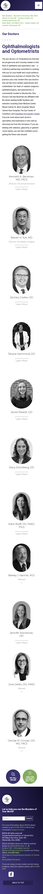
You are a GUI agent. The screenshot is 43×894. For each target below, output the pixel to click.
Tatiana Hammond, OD (11, 21)
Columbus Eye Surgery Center (27, 114)
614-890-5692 (18, 827)
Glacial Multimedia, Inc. (19, 846)
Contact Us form (17, 830)
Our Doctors (7, 16)
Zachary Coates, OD (25, 18)
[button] (38, 5)
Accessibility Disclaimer (11, 860)
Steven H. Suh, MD (9, 18)
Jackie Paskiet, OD (32, 23)
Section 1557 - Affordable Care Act (16, 848)
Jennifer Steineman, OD (11, 25)
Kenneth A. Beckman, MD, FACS (25, 16)
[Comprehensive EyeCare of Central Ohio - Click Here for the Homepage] (5, 5)
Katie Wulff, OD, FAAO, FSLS (13, 23)
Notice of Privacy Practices (12, 850)
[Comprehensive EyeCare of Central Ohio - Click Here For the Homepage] (7, 799)
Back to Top (18, 883)
